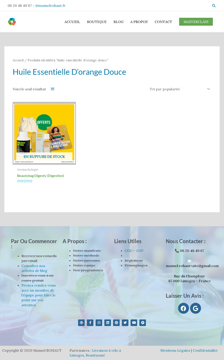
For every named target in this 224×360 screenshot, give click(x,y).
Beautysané (95, 355)
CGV (140, 250)
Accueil (18, 60)
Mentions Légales (175, 350)
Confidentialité (205, 350)
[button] (214, 5)
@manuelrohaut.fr (50, 5)
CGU (129, 250)
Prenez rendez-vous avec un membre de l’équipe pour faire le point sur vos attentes (38, 295)
